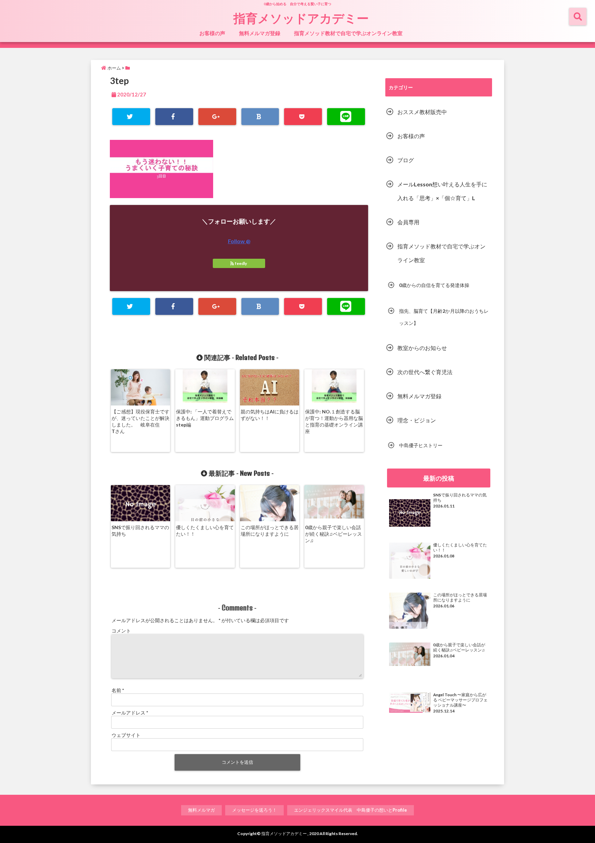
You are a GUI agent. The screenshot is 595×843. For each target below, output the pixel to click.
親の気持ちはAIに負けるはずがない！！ (270, 415)
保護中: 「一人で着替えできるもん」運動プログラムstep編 (205, 418)
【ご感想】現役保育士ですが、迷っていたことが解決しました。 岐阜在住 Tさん (140, 421)
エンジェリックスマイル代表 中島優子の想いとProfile (350, 810)
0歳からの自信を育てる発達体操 (434, 285)
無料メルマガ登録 (259, 33)
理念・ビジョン (416, 420)
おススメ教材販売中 (422, 112)
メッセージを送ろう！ (254, 810)
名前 (118, 690)
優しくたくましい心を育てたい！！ (205, 530)
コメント (121, 631)
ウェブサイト (126, 735)
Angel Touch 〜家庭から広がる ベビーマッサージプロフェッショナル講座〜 (460, 699)
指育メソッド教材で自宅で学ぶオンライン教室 (348, 33)
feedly (241, 263)
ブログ (405, 160)
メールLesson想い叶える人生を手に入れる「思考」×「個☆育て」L (442, 191)
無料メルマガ (201, 810)
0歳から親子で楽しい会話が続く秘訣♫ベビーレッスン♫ (333, 533)
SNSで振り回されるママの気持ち (140, 530)
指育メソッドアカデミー (301, 18)
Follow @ (239, 241)
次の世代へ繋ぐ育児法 (424, 372)
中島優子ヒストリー (420, 445)
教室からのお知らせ (422, 348)
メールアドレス (130, 713)
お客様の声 (212, 33)
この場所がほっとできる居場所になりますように (270, 530)
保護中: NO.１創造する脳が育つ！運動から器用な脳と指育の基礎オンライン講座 (334, 421)
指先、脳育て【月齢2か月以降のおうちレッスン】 (444, 317)
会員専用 (408, 222)
